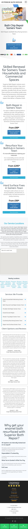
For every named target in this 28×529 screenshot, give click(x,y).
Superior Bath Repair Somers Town (14, 507)
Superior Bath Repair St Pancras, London (3, 284)
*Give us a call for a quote (14, 171)
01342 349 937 (14, 505)
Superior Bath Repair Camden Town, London (19, 284)
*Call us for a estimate (14, 132)
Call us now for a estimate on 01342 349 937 (14, 46)
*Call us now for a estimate (14, 206)
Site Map (14, 512)
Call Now (5, 526)
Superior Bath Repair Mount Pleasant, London (25, 284)
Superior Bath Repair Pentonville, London (13, 284)
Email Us (14, 509)
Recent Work (23, 526)
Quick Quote (14, 526)
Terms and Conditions (14, 511)
